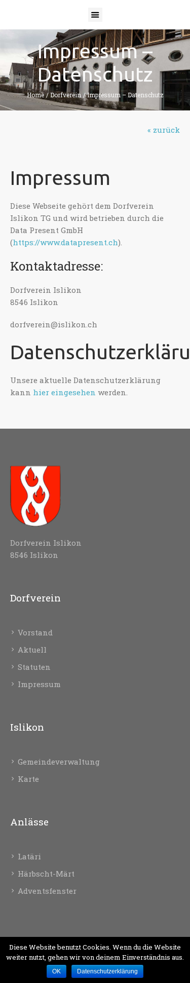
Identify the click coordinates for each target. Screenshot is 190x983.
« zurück (163, 130)
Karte (28, 779)
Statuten (34, 667)
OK (56, 971)
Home (35, 95)
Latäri (29, 856)
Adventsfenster (47, 891)
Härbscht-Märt (46, 873)
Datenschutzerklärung (107, 971)
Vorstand (35, 632)
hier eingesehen (64, 392)
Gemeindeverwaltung (59, 762)
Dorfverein (65, 95)
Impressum (39, 684)
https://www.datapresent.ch (65, 242)
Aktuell (32, 650)
